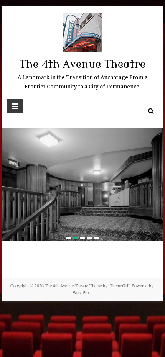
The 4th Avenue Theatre (83, 64)
